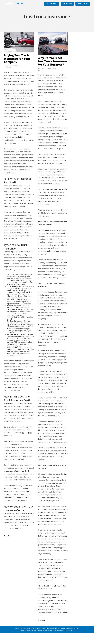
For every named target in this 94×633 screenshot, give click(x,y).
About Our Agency (36, 628)
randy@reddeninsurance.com (65, 630)
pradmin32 (8, 66)
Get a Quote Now (51, 3)
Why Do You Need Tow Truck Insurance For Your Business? (52, 61)
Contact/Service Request (45, 630)
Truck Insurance (17, 66)
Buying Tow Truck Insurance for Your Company (17, 58)
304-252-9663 (67, 3)
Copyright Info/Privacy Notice (29, 630)
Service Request (82, 3)
